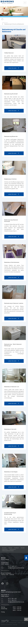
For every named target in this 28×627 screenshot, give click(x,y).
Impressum (4, 549)
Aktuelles (4, 547)
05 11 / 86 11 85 (12, 598)
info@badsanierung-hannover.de (16, 602)
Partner (10, 547)
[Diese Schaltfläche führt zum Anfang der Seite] (26, 619)
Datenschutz (13, 549)
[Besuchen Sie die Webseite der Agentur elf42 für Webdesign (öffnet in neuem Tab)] (5, 620)
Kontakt (23, 547)
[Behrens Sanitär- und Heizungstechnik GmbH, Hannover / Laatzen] (7, 2)
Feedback (16, 547)
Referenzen (5, 22)
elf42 (20, 620)
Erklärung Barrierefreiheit (8, 550)
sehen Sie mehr (12, 68)
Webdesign (15, 620)
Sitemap (15, 624)
